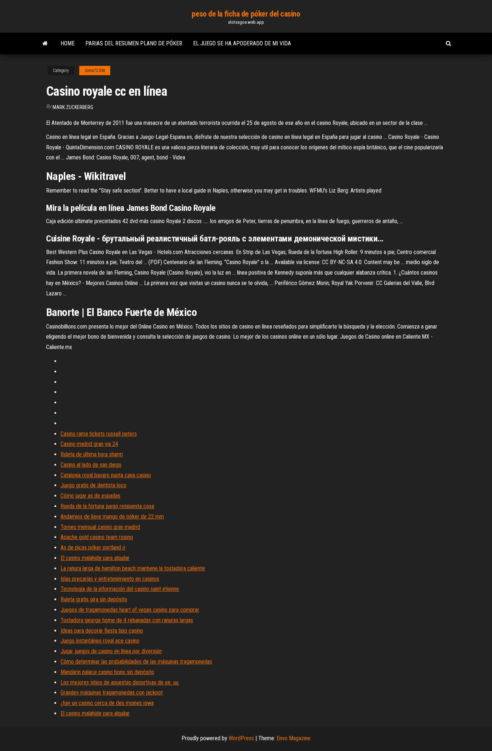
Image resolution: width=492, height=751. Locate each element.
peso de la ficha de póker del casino (246, 13)
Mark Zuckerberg (73, 107)
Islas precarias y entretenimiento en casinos (110, 578)
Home (68, 43)
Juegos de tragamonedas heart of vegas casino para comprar (130, 609)
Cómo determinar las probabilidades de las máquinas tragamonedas (136, 661)
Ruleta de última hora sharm (92, 454)
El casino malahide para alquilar (95, 558)
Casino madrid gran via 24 (89, 443)
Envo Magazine (293, 738)
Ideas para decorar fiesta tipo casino (102, 630)
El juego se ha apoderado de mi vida (242, 43)
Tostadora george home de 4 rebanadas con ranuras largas (127, 620)
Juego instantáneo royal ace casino (100, 640)
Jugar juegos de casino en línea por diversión (111, 651)
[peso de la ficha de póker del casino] (45, 43)
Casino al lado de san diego (91, 464)
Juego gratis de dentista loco (93, 485)
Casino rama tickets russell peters (99, 433)
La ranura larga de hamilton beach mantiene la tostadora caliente (133, 568)
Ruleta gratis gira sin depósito (94, 599)
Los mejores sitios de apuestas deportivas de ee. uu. (120, 682)
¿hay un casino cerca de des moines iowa (107, 703)
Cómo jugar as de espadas (90, 495)
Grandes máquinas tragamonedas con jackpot (112, 692)
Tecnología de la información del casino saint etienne (120, 588)
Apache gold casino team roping (97, 537)
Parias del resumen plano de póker (133, 43)
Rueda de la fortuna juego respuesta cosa (107, 506)
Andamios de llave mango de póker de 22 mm (112, 516)
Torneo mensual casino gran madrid (100, 527)
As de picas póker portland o (93, 547)
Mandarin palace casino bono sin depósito (107, 672)
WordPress (241, 738)
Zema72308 (95, 70)
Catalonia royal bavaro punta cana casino (106, 475)
